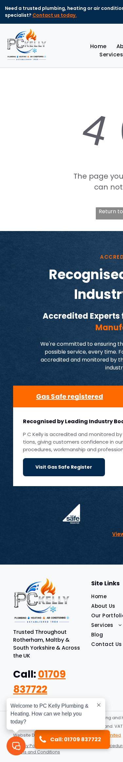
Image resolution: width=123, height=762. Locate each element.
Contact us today (53, 15)
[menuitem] (98, 46)
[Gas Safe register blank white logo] (71, 514)
